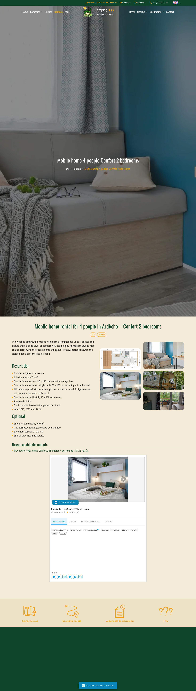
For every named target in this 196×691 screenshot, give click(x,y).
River (132, 12)
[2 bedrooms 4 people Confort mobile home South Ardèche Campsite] (120, 385)
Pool (67, 12)
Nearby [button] (141, 12)
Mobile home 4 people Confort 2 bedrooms (107, 169)
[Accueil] (67, 169)
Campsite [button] (35, 12)
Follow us (126, 2)
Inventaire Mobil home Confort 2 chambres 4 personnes (49, 450)
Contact (170, 12)
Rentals (58, 12)
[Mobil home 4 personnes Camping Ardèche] (163, 400)
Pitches (48, 12)
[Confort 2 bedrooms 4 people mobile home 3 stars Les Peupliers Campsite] (163, 355)
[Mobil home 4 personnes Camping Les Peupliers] (163, 380)
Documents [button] (156, 12)
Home (25, 12)
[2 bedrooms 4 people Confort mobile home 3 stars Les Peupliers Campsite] (120, 359)
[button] (177, 3)
